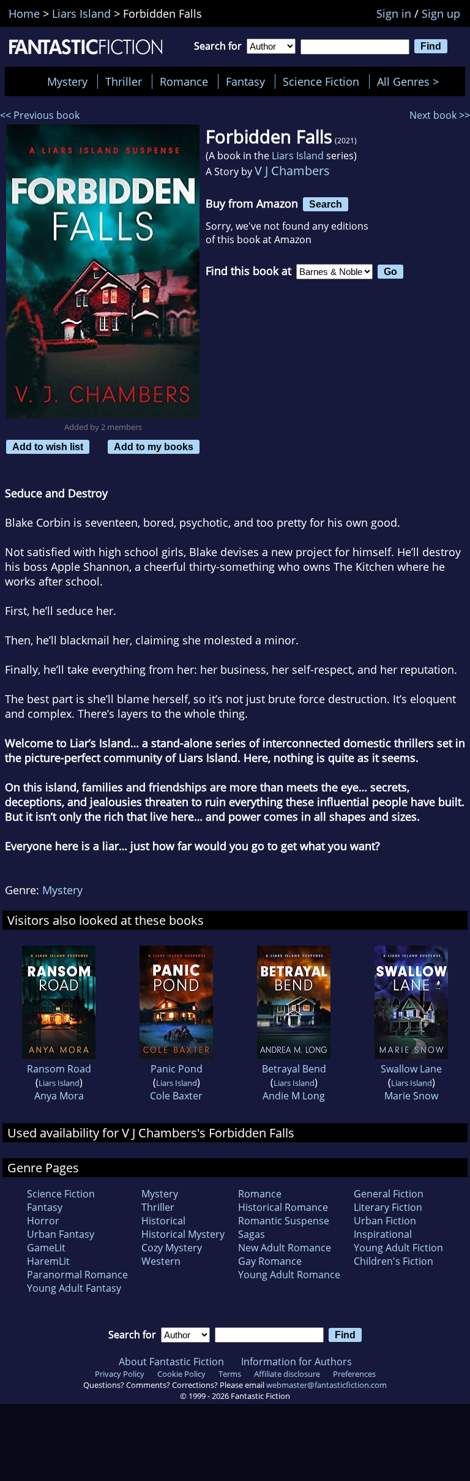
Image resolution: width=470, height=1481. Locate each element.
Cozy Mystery (171, 1247)
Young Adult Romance (289, 1274)
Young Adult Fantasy (74, 1288)
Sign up (441, 13)
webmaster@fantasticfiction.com (326, 1384)
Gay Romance (270, 1261)
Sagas (251, 1234)
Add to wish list (47, 446)
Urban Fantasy (60, 1234)
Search (325, 203)
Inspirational (383, 1234)
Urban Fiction (385, 1220)
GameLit (46, 1247)
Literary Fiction (388, 1207)
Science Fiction (321, 81)
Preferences (354, 1373)
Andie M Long (294, 1095)
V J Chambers (292, 170)
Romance (184, 81)
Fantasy (245, 81)
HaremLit (48, 1261)
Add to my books (153, 446)
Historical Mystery (183, 1234)
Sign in (393, 13)
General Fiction (388, 1193)
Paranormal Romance (77, 1274)
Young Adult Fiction (398, 1247)
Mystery (67, 81)
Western (161, 1261)
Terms (229, 1373)
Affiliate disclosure (287, 1373)
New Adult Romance (284, 1247)
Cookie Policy (181, 1373)
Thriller (123, 81)
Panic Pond (177, 1069)
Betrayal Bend (294, 1069)
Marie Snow (411, 1095)
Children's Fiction (393, 1261)
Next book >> (439, 115)
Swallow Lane (411, 1069)
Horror (43, 1220)
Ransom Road (59, 1069)
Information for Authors (296, 1361)
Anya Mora (59, 1095)
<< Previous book (40, 115)
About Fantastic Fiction (171, 1361)
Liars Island (298, 155)
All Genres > (411, 81)
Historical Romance (283, 1207)
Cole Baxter (176, 1095)
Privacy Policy (119, 1373)
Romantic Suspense (283, 1220)
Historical (163, 1220)
